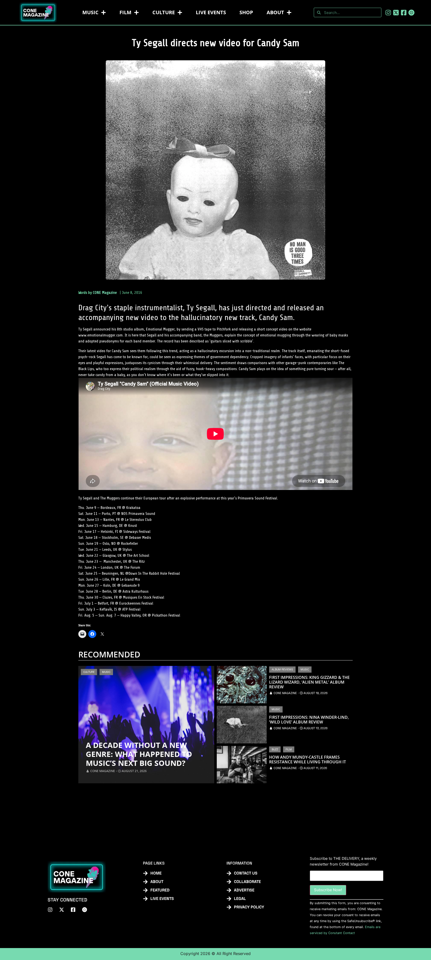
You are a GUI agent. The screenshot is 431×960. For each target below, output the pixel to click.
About (275, 12)
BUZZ (275, 749)
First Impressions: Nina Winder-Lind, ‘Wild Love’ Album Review (309, 719)
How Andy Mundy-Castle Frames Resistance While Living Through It (307, 759)
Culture (163, 12)
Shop (246, 12)
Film (125, 12)
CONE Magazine (105, 292)
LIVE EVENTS (211, 12)
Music (90, 12)
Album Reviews (282, 669)
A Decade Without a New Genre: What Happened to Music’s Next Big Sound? (139, 754)
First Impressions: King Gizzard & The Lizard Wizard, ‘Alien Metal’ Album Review (309, 682)
